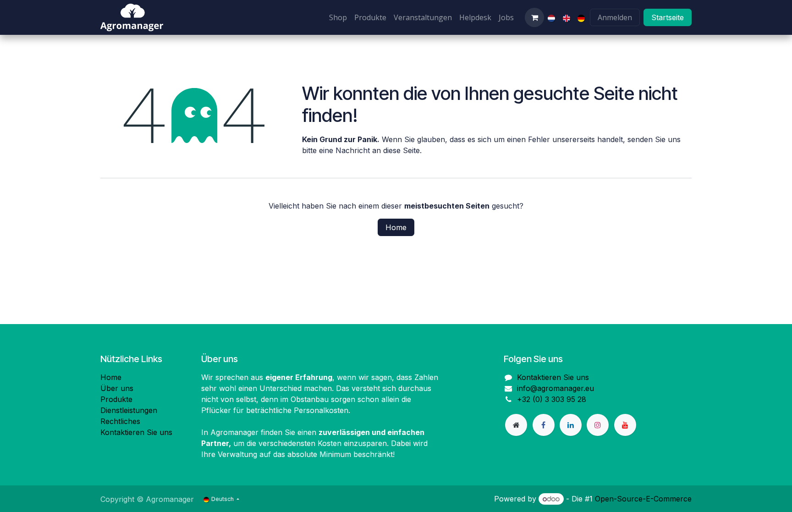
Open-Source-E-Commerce (643, 498)
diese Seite (401, 150)
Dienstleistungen (128, 410)
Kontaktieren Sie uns (136, 432)
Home (396, 227)
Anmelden (615, 17)
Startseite (667, 17)
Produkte (116, 399)
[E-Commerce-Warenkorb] (534, 17)
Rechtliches (120, 421)
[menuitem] (338, 17)
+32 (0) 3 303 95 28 (551, 399)
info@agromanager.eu (555, 388)
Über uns (116, 388)
